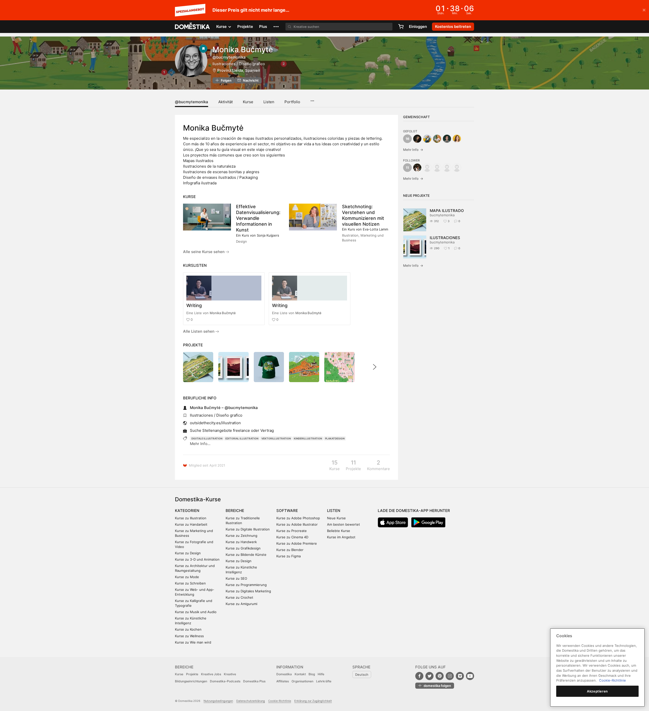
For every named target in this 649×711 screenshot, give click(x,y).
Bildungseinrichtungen (191, 681)
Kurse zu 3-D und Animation (197, 559)
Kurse (248, 101)
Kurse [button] (222, 26)
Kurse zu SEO (236, 578)
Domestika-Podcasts (225, 681)
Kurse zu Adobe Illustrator (297, 524)
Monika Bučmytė (223, 313)
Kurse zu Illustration (190, 518)
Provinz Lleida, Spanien (238, 70)
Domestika (284, 674)
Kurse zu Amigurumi (241, 604)
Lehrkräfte (323, 681)
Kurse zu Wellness (189, 636)
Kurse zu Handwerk (241, 542)
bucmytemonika (442, 215)
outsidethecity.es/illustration (215, 422)
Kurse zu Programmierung (246, 585)
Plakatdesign (335, 438)
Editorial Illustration (241, 438)
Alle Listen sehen (199, 331)
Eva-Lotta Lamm (375, 229)
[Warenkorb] (401, 26)
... (312, 99)
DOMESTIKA (192, 26)
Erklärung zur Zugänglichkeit (313, 701)
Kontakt (300, 674)
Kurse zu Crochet (239, 597)
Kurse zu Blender (289, 550)
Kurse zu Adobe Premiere (296, 543)
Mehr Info (413, 150)
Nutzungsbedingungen (218, 701)
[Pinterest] (440, 676)
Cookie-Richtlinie (279, 701)
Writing (194, 305)
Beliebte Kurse (338, 531)
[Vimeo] (460, 676)
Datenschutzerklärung (250, 701)
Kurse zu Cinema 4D (292, 537)
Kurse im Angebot (341, 537)
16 (407, 139)
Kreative (230, 674)
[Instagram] (450, 676)
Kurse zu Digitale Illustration (248, 529)
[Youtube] (470, 676)
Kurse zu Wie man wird (193, 642)
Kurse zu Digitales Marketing (248, 591)
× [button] (644, 9)
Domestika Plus (254, 681)
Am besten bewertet (343, 524)
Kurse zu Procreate (291, 531)
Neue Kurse (336, 518)
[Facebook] (419, 676)
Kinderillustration (308, 438)
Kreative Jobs (211, 674)
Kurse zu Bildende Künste (246, 555)
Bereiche (235, 510)
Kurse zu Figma (288, 556)
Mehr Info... (200, 443)
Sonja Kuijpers (268, 235)
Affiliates (282, 681)
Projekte (245, 26)
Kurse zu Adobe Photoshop (298, 518)
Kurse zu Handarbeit (191, 524)
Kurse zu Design (188, 553)
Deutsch (361, 674)
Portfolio (292, 101)
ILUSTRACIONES (445, 237)
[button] (276, 26)
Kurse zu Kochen (188, 629)
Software (287, 510)
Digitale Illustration (206, 438)
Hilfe (321, 674)
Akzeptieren (597, 691)
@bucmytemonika (191, 101)
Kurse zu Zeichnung (241, 536)
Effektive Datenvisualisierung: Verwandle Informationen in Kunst (258, 218)
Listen (268, 101)
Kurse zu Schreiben (190, 583)
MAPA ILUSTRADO (447, 210)
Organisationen (302, 681)
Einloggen (418, 26)
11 (407, 168)
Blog (312, 674)
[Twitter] (429, 676)
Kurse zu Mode (187, 577)
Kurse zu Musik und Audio (196, 612)
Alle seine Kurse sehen (204, 251)
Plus (263, 26)
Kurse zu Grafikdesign (243, 548)
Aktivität (225, 101)
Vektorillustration (276, 438)
